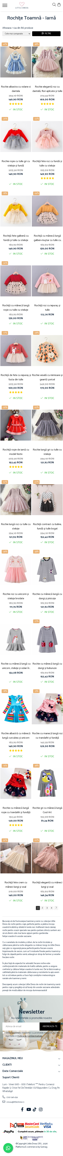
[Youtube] (28, 1110)
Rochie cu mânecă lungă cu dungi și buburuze (47, 666)
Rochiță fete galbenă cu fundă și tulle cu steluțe (16, 238)
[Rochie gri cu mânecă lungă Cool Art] (47, 783)
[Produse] (5, 6)
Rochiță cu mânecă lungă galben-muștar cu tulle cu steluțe (47, 238)
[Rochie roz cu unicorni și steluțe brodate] (15, 569)
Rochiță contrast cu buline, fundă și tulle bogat (47, 526)
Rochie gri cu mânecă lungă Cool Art (47, 810)
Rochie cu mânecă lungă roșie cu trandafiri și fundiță (15, 810)
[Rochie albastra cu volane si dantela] (15, 62)
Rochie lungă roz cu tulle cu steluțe (16, 526)
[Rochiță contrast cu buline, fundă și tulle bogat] (47, 500)
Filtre (47, 33)
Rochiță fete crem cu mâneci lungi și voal (16, 884)
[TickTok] (34, 1110)
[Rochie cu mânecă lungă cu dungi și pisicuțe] (47, 569)
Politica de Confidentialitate (29, 1036)
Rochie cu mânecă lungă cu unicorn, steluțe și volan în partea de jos (16, 666)
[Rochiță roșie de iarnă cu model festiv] (15, 425)
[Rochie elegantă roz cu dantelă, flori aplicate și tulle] (47, 62)
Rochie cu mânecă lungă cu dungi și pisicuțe (47, 596)
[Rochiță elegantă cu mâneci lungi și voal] (47, 858)
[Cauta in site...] (54, 5)
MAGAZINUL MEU (12, 1058)
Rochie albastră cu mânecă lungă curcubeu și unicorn (15, 735)
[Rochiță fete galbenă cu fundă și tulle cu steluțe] (15, 211)
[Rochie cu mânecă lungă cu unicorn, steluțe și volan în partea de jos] (15, 639)
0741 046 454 (12, 1097)
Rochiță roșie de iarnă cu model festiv (16, 452)
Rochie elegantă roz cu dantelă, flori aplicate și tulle (47, 89)
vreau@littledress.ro (15, 1102)
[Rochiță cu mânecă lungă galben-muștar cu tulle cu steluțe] (47, 211)
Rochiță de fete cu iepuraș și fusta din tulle (16, 377)
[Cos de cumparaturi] (59, 5)
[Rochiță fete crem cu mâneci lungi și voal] (15, 858)
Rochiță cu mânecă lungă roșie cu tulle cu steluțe (15, 307)
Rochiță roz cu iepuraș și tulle (47, 307)
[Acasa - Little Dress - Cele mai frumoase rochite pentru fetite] (22, 6)
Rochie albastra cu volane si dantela (16, 89)
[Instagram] (41, 1110)
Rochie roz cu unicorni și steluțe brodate (16, 596)
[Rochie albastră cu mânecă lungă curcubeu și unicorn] (15, 709)
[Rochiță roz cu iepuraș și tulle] (47, 281)
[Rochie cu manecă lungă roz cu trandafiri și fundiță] (47, 709)
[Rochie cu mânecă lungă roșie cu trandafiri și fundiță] (15, 783)
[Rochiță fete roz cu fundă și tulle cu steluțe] (47, 137)
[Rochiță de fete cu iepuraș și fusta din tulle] (15, 351)
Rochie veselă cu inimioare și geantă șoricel (47, 377)
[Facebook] (22, 1110)
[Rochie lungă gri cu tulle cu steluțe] (47, 425)
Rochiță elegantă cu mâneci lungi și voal (47, 884)
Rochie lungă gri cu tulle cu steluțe (47, 452)
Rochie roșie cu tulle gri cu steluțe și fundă (16, 163)
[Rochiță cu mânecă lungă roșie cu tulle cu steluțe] (15, 281)
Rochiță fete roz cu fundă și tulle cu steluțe (47, 163)
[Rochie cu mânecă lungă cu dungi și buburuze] (47, 639)
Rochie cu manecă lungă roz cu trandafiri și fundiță (47, 735)
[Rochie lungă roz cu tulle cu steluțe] (15, 500)
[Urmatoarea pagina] (56, 908)
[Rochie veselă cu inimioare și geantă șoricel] (47, 351)
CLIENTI (7, 1065)
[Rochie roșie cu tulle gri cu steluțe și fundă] (15, 137)
